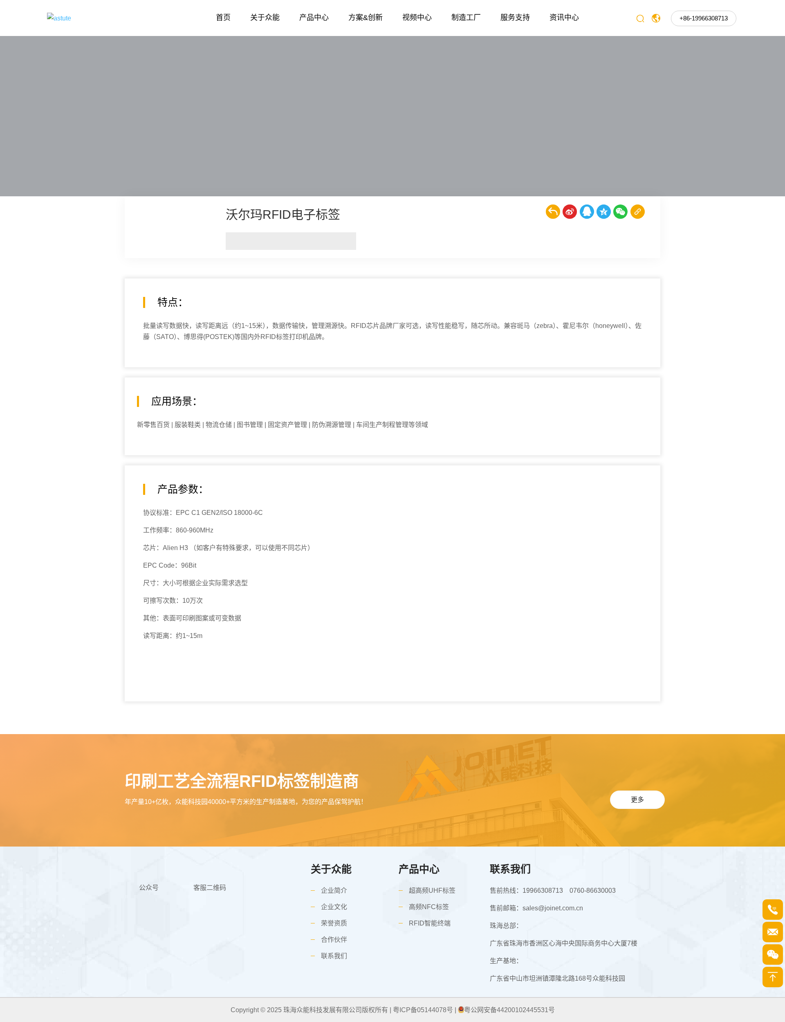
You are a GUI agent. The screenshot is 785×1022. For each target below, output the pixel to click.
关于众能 (265, 17)
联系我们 (334, 955)
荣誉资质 (334, 923)
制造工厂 (466, 17)
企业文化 (334, 906)
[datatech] (99, 18)
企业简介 (334, 890)
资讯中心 (564, 17)
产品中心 (314, 17)
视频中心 (417, 17)
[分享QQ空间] (604, 211)
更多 (637, 799)
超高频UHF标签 (432, 890)
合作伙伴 (334, 939)
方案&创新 (365, 17)
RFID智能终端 (430, 923)
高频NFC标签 (429, 906)
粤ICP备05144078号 (423, 1009)
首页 (223, 17)
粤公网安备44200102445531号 (509, 1009)
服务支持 (515, 17)
